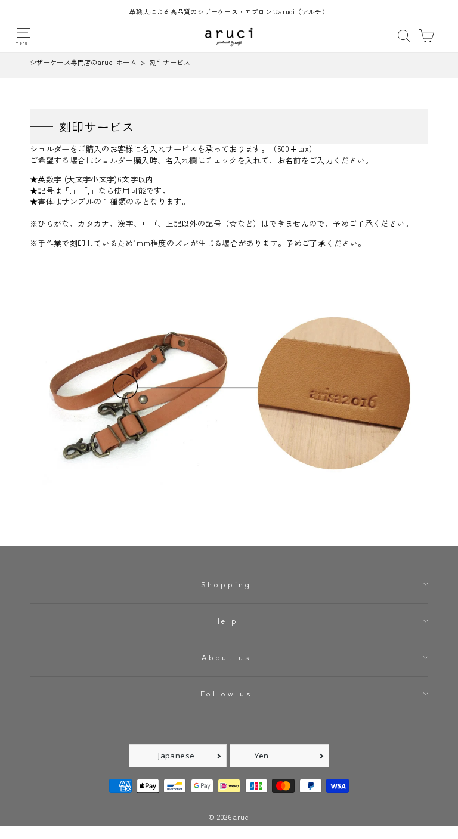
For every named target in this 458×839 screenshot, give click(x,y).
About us (226, 656)
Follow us (226, 693)
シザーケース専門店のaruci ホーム (83, 62)
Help (226, 620)
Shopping (226, 584)
